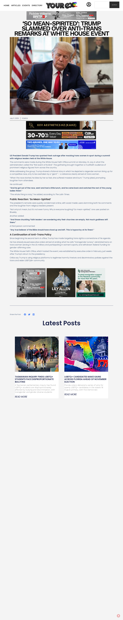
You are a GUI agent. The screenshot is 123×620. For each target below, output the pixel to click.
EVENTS (26, 5)
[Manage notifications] (118, 615)
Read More (21, 397)
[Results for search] (102, 9)
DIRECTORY (37, 5)
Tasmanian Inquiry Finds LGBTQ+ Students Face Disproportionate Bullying (34, 379)
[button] (25, 314)
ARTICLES (15, 5)
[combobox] (102, 5)
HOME (6, 5)
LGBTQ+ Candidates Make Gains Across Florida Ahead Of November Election (85, 379)
